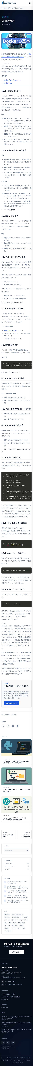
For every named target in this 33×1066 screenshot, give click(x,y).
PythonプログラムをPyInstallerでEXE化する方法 (17, 882)
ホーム (3, 8)
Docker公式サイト (10, 330)
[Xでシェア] (3, 726)
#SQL (14, 923)
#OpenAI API (23, 920)
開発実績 (5, 1000)
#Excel (13, 928)
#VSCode (7, 920)
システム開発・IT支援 (9, 994)
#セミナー (7, 925)
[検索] (27, 850)
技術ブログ (10, 8)
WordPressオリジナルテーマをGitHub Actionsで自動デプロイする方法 (18, 887)
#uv (24, 928)
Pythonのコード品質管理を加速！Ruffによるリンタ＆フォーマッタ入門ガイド (18, 892)
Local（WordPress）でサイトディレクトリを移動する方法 (17, 901)
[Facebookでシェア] (8, 726)
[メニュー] (29, 3)
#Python (14, 714)
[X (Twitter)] (3, 1043)
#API (19, 928)
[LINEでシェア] (13, 726)
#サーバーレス (8, 931)
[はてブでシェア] (17, 726)
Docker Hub (8, 83)
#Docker (7, 714)
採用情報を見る (10, 703)
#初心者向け (15, 920)
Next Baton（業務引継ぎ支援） (12, 997)
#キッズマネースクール (17, 914)
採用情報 (5, 1007)
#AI (6, 923)
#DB (10, 923)
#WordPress (21, 923)
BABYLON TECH (19, 1063)
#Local (21, 925)
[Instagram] (8, 1043)
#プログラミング (16, 917)
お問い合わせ (15, 952)
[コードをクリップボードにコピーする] (29, 364)
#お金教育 (7, 917)
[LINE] (13, 1043)
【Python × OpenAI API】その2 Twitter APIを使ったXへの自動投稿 (17, 896)
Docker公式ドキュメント (12, 80)
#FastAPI (14, 925)
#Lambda (7, 928)
